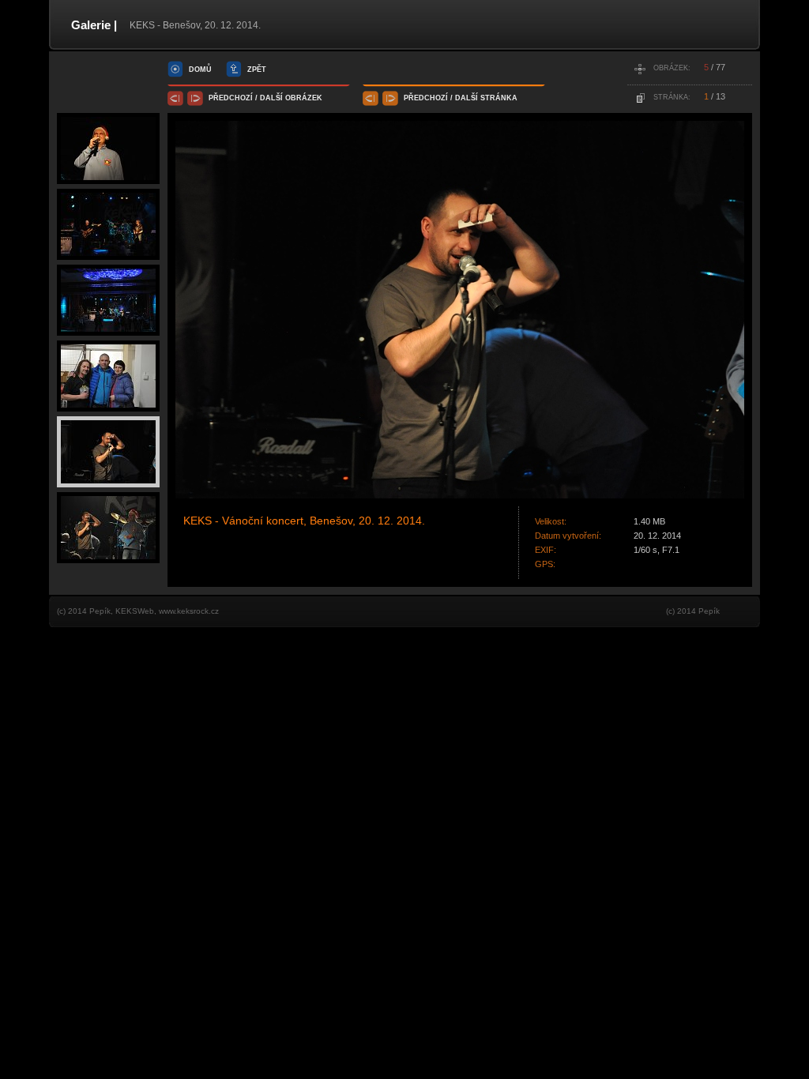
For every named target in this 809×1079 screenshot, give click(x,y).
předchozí (231, 98)
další (271, 98)
